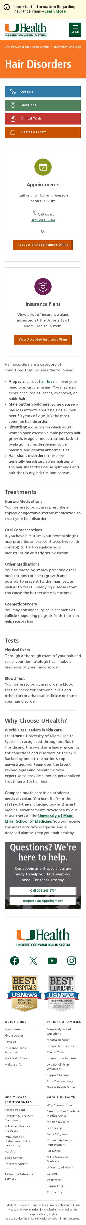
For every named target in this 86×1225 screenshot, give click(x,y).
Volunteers (54, 1180)
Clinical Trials (31, 118)
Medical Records (58, 1040)
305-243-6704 (43, 220)
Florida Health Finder (61, 1087)
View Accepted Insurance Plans (43, 339)
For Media (54, 1151)
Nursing (10, 1151)
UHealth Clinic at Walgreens (58, 1067)
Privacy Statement (59, 1205)
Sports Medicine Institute (16, 1166)
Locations (28, 105)
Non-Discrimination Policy (57, 1210)
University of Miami (60, 1167)
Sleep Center (13, 1158)
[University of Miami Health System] (26, 30)
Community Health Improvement (59, 1142)
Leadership (54, 1128)
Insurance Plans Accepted (15, 1050)
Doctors (26, 91)
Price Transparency (60, 1081)
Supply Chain (55, 1186)
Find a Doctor (14, 1035)
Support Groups (58, 1075)
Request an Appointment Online (43, 244)
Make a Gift (13, 1064)
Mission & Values (58, 1122)
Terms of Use (39, 1205)
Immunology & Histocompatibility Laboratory (17, 1141)
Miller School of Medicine (57, 1159)
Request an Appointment (43, 901)
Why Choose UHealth (61, 1105)
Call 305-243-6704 (43, 890)
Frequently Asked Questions (59, 1031)
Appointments (15, 1029)
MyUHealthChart (16, 1058)
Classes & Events (33, 132)
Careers (52, 1173)
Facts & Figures (57, 1134)
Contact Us (54, 1192)
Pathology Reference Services (19, 1176)
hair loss (46, 382)
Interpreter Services (60, 1046)
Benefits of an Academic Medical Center (63, 1113)
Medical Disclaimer (18, 1205)
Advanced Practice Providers (17, 1128)
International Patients (61, 1058)
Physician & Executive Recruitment (19, 1118)
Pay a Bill (10, 1042)
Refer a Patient (15, 1110)
